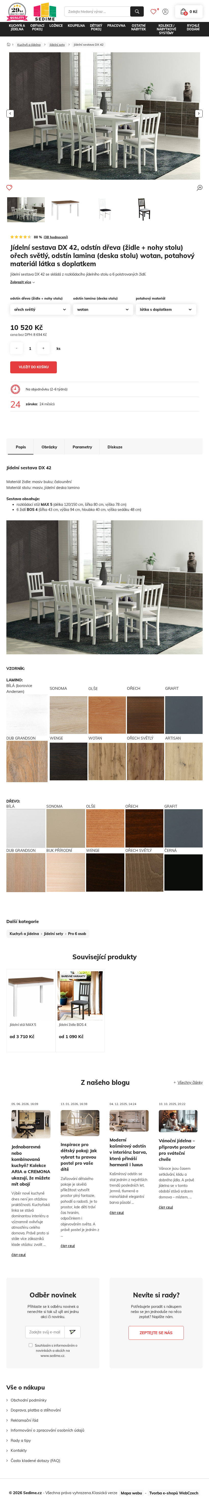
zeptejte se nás (156, 1332)
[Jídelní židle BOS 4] (104, 209)
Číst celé (18, 1255)
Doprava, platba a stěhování (36, 1410)
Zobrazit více (20, 282)
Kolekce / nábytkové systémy (166, 29)
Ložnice (56, 26)
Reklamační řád (24, 1420)
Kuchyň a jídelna (17, 27)
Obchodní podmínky (29, 1400)
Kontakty (19, 1450)
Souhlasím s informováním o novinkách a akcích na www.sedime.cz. (56, 1350)
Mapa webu (131, 1493)
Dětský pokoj (96, 27)
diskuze (115, 447)
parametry (82, 447)
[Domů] (8, 43)
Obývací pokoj (37, 27)
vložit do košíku (34, 367)
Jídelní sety (57, 44)
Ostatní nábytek (138, 27)
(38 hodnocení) (56, 237)
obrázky (49, 447)
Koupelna (76, 26)
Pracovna (116, 26)
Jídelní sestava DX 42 (88, 44)
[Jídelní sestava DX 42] (26, 209)
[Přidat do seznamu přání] (9, 187)
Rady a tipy (21, 1440)
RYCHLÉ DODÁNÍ (193, 27)
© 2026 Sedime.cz (25, 1492)
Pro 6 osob (77, 933)
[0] (153, 11)
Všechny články (190, 1082)
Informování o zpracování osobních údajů (47, 1430)
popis (21, 447)
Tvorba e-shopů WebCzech (173, 1493)
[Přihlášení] (165, 11)
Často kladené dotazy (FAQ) (35, 1460)
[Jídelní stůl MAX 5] (65, 209)
